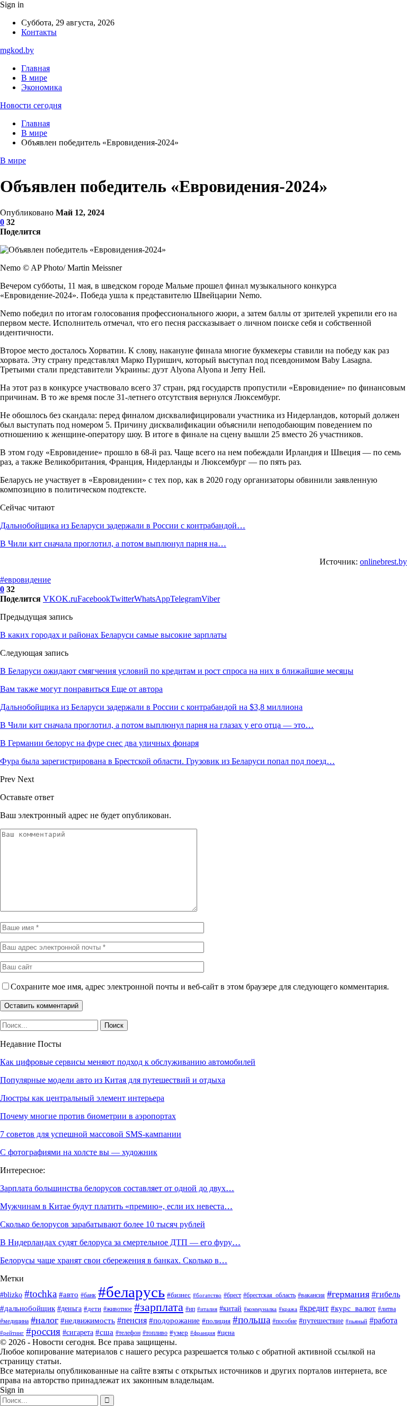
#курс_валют (353, 1308)
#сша (104, 1332)
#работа (383, 1320)
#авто (68, 1294)
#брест (232, 1295)
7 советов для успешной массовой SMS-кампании (90, 1134)
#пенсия (132, 1320)
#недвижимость (87, 1320)
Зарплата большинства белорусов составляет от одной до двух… (117, 1188)
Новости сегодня (30, 105)
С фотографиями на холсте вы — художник (78, 1152)
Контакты (39, 32)
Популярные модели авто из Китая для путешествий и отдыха (112, 1079)
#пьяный (356, 1321)
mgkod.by (17, 50)
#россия (43, 1331)
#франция (202, 1333)
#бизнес (179, 1295)
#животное (117, 1309)
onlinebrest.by (383, 561)
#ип (190, 1309)
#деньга (69, 1308)
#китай (230, 1308)
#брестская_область (269, 1295)
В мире (34, 77)
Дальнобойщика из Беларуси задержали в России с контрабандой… (122, 525)
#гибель (385, 1294)
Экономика (41, 87)
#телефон (128, 1332)
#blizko (11, 1295)
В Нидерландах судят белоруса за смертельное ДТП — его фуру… (120, 1242)
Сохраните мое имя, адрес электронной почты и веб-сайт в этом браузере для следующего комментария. (200, 986)
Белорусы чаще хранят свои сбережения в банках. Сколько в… (113, 1260)
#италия (207, 1309)
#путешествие (321, 1321)
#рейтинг (12, 1333)
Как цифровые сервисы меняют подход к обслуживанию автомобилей (127, 1061)
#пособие (284, 1321)
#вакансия (311, 1295)
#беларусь (131, 1291)
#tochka (40, 1293)
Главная (35, 68)
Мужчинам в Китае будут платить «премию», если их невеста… (116, 1206)
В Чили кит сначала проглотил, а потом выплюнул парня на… (113, 543)
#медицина (14, 1321)
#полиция (216, 1321)
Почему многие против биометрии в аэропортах (88, 1116)
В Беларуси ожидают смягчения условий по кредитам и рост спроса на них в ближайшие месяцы (176, 670)
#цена (226, 1332)
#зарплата (158, 1307)
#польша (251, 1319)
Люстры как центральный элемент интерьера (82, 1098)
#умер (179, 1332)
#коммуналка (260, 1309)
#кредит (314, 1308)
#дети (92, 1309)
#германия (348, 1294)
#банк (88, 1295)
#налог (44, 1320)
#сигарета (78, 1332)
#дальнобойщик (27, 1308)
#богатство (207, 1295)
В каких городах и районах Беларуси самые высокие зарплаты (113, 634)
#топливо (155, 1332)
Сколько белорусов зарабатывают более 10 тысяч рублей (102, 1224)
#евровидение (25, 579)
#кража (288, 1309)
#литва (387, 1309)
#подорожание (174, 1320)
